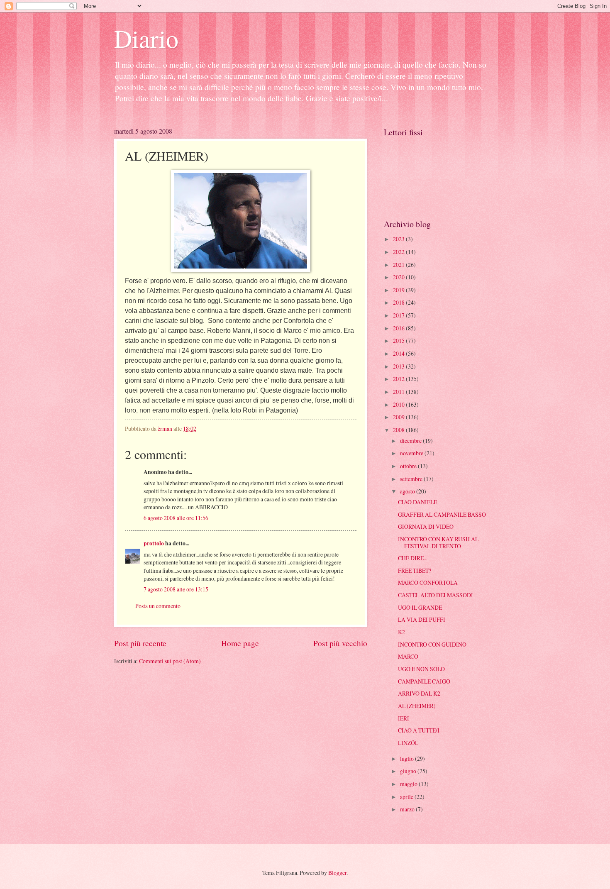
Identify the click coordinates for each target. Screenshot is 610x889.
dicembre (411, 440)
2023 (399, 239)
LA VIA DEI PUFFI (421, 619)
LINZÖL (408, 743)
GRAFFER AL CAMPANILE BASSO (442, 514)
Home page (240, 643)
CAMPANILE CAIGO (424, 681)
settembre (412, 479)
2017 (399, 315)
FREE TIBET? (414, 570)
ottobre (409, 466)
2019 (399, 290)
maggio (409, 784)
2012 (399, 379)
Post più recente (140, 643)
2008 (399, 430)
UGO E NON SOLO (421, 669)
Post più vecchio (340, 643)
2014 (399, 353)
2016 (399, 328)
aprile (407, 797)
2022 (399, 252)
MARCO (408, 656)
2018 (399, 302)
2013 (399, 366)
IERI (403, 718)
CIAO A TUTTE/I (418, 730)
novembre (412, 453)
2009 (399, 417)
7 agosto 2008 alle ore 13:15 (176, 589)
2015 (399, 340)
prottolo (154, 543)
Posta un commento (158, 606)
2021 (399, 265)
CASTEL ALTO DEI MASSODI (435, 595)
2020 (399, 277)
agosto (408, 491)
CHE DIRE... (412, 558)
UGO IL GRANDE (420, 607)
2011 (399, 392)
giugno (408, 771)
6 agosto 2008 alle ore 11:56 (176, 518)
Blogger (337, 873)
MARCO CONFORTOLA (428, 582)
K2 (401, 632)
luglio (407, 758)
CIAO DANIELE (417, 502)
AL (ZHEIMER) (417, 706)
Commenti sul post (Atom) (170, 661)
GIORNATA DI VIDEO (426, 526)
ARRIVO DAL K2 (419, 693)
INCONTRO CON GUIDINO (432, 644)
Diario (146, 38)
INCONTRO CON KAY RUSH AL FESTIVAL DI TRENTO (438, 542)
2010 (399, 404)
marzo (408, 809)
